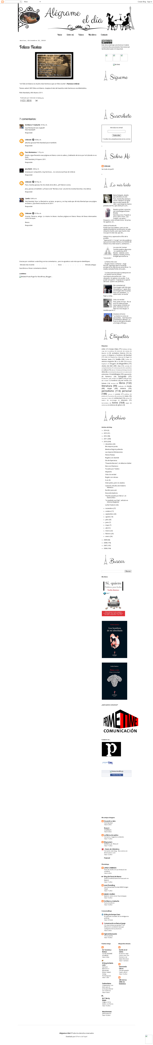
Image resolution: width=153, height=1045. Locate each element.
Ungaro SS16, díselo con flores (107, 1003)
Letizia (127, 351)
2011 (105, 439)
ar (117, 361)
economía (110, 372)
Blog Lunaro (108, 842)
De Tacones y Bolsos (106, 951)
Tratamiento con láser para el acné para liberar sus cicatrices (107, 987)
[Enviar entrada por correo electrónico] (36, 100)
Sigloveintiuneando (110, 934)
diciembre (109, 444)
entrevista (105, 374)
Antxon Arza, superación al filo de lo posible (115, 237)
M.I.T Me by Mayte (106, 999)
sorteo (128, 398)
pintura (110, 394)
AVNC (103, 349)
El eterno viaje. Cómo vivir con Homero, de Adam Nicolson (124, 956)
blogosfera (123, 363)
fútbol (121, 378)
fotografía (122, 376)
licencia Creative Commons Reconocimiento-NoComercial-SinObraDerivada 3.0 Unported (116, 47)
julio (107, 520)
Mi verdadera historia (117, 353)
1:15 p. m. (40, 152)
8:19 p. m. (38, 182)
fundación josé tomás (109, 378)
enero (107, 536)
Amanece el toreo (119, 314)
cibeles (104, 366)
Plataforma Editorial (116, 357)
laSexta (104, 383)
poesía (117, 394)
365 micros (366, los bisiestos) (123, 982)
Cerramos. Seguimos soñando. (114, 837)
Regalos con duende (112, 458)
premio (111, 396)
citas (119, 366)
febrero (108, 534)
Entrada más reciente (27, 265)
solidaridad (118, 398)
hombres (114, 380)
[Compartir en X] (26, 100)
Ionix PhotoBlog (109, 885)
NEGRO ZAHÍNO (109, 894)
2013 (105, 433)
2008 (105, 543)
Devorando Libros (123, 968)
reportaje (104, 398)
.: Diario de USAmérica (111, 849)
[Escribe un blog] (23, 100)
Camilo (27, 199)
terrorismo (105, 403)
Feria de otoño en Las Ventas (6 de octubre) (115, 870)
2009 (105, 540)
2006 (105, 548)
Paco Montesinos (31, 152)
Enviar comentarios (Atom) (38, 268)
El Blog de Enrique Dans (112, 914)
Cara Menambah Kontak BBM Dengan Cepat (116, 888)
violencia (104, 405)
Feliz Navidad (108, 823)
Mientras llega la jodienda (114, 449)
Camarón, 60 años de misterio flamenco (115, 486)
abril (107, 528)
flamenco (108, 376)
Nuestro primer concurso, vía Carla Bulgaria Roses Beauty (122, 211)
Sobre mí (70, 34)
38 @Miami (107, 830)
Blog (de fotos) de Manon (112, 877)
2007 (105, 545)
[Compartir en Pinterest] (30, 100)
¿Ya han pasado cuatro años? (124, 971)
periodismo (108, 390)
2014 (105, 430)
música (123, 388)
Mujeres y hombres (116, 355)
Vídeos (81, 34)
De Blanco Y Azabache (32, 125)
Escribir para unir (111, 490)
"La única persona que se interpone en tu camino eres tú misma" (118, 273)
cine (111, 366)
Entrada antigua (90, 265)
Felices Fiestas (110, 455)
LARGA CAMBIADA (110, 868)
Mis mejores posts (111, 446)
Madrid (104, 353)
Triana (127, 359)
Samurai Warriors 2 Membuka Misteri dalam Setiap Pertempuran (106, 971)
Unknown (28, 140)
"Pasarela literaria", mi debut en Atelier (118, 463)
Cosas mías (113, 349)
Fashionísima (106, 983)
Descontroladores (111, 493)
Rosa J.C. (107, 828)
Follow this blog (116, 775)
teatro (104, 400)
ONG (106, 357)
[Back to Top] (148, 1039)
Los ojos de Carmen (120, 247)
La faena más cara (111, 262)
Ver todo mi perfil (108, 169)
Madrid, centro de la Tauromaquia (115, 896)
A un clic (108, 480)
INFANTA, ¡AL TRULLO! (111, 844)
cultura (105, 370)
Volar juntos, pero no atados (115, 483)
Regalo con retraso (111, 477)
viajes (127, 403)
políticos (104, 396)
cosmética (128, 368)
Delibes (124, 349)
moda (129, 386)
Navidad (128, 355)
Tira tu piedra (108, 936)
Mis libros (92, 34)
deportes (127, 370)
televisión (124, 400)
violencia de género (116, 405)
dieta (103, 372)
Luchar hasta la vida (112, 505)
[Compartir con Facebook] (28, 100)
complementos (106, 368)
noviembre (109, 508)
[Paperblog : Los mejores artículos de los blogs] (107, 764)
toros (115, 402)
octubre (108, 511)
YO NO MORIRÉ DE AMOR (107, 954)
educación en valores (123, 372)
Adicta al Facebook (109, 226)
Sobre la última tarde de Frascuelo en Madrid (116, 879)
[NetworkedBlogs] (116, 771)
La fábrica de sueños (111, 835)
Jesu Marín (28, 169)
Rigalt (127, 357)
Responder (29, 133)
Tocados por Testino (112, 469)
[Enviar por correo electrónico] (21, 100)
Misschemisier (107, 1012)
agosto (108, 517)
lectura (113, 383)
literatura (107, 385)
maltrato (121, 386)
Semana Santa (107, 359)
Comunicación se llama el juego (115, 923)
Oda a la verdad (118, 300)
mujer (109, 388)
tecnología (113, 400)
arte (122, 361)
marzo (107, 531)
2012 (105, 436)
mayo (107, 525)
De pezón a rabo (110, 821)
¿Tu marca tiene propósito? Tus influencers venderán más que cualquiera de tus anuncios (114, 927)
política (126, 394)
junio (107, 522)
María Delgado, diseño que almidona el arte (121, 196)
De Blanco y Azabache (111, 901)
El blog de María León (107, 964)
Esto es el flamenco (111, 466)
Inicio (59, 34)
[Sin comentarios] (119, 285)
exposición (127, 374)
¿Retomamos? (106, 1013)
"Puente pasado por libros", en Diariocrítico (115, 496)
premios (119, 396)
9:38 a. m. (38, 140)
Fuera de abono (109, 903)
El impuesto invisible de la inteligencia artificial (116, 917)
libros (122, 383)
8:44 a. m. (34, 199)
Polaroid (107, 858)
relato (126, 396)
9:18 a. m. (44, 125)
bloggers (113, 364)
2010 (105, 442)
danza (120, 370)
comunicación (118, 368)
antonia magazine (108, 361)
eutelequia (116, 374)
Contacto (104, 34)
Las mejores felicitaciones (114, 452)
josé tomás (124, 380)
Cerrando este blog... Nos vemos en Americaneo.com (115, 852)
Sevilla (118, 359)
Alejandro (108, 472)
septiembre (109, 514)
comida (127, 366)
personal (126, 390)
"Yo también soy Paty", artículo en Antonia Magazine (116, 501)
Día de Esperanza (111, 460)
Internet (119, 351)
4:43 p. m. (36, 169)
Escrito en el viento (123, 951)
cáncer (113, 370)
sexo (110, 398)
